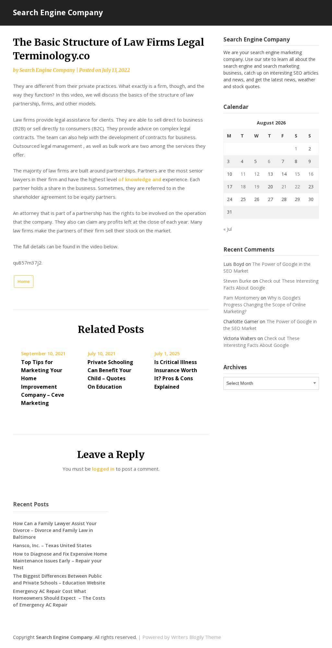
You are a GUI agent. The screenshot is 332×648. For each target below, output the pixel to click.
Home (24, 281)
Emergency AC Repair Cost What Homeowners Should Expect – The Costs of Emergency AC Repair (59, 598)
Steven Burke (237, 281)
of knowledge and (139, 179)
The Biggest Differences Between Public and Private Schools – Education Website (59, 579)
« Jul (227, 229)
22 (297, 186)
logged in (103, 468)
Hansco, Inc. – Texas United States (52, 545)
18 (243, 186)
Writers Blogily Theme (196, 637)
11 (243, 174)
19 (256, 186)
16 (311, 174)
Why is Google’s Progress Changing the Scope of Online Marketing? (264, 304)
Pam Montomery (241, 298)
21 (284, 186)
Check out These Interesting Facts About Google (261, 341)
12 (256, 174)
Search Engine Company (58, 12)
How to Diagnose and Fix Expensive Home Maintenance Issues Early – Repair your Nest (60, 561)
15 (297, 174)
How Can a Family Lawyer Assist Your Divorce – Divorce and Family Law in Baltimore (55, 530)
